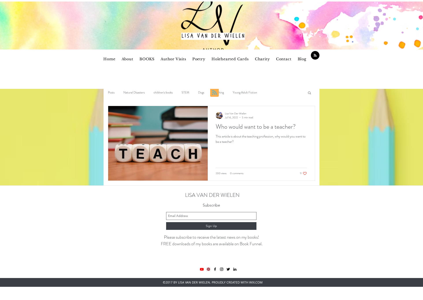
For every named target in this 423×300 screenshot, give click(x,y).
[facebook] (215, 269)
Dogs (201, 92)
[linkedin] (235, 269)
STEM (185, 92)
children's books (163, 92)
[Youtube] (202, 269)
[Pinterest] (208, 269)
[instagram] (221, 269)
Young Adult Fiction (245, 92)
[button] (309, 93)
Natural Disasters (134, 92)
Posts (111, 92)
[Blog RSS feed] (315, 55)
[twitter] (228, 269)
